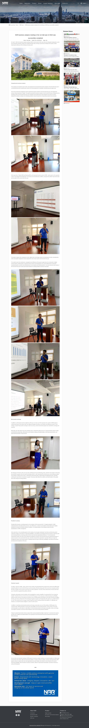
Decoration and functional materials (52, 714)
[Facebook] (16, 715)
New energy (47, 716)
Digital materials (48, 712)
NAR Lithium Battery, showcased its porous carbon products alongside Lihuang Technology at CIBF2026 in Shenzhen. (71, 41)
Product (34, 3)
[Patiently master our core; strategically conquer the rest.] (72, 70)
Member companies (34, 716)
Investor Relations (48, 3)
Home (20, 3)
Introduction (32, 712)
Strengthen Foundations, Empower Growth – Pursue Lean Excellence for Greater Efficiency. (71, 58)
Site (46, 40)
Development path (33, 714)
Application (27, 3)
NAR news (32, 718)
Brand (39, 3)
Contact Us (65, 3)
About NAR (57, 3)
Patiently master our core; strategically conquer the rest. (71, 73)
